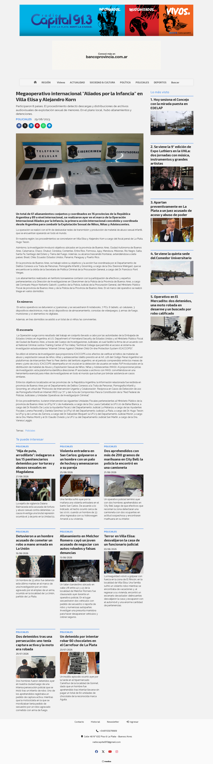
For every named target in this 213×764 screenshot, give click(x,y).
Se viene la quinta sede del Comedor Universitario (171, 256)
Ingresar (134, 721)
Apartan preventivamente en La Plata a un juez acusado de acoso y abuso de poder (171, 208)
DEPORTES (160, 82)
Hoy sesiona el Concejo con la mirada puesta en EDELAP (170, 103)
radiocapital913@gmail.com (106, 741)
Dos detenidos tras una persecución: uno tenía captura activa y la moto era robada (35, 642)
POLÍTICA (125, 82)
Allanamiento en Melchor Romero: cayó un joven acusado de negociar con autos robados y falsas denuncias (79, 544)
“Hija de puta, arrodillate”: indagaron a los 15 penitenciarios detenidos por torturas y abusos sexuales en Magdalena (35, 461)
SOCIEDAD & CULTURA (102, 82)
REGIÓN (46, 82)
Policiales (30, 430)
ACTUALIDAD (77, 82)
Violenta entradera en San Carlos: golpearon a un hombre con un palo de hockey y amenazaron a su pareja (79, 459)
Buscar (175, 82)
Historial (95, 721)
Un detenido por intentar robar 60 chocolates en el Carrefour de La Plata (79, 640)
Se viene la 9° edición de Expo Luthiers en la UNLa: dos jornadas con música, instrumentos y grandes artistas (171, 155)
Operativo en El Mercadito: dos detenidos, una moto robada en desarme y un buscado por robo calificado (171, 305)
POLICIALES (142, 82)
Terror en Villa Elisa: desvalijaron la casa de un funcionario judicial (122, 540)
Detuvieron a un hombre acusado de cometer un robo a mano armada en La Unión (34, 542)
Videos (61, 82)
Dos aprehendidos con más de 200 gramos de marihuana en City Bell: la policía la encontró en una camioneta (123, 459)
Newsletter (113, 721)
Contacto (79, 721)
